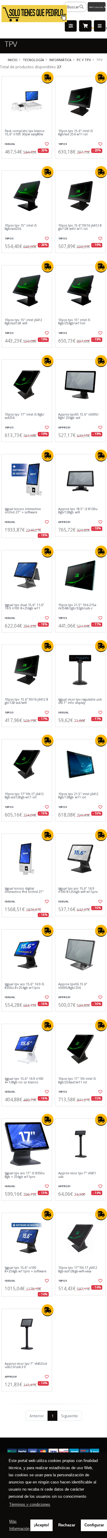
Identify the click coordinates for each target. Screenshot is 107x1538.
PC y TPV (84, 60)
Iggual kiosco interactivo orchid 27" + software (23, 510)
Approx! (64, 427)
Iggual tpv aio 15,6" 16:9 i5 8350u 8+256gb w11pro (24, 986)
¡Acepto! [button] (41, 1525)
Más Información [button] (19, 1525)
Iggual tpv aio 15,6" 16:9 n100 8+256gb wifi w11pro (78, 890)
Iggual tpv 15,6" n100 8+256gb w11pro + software (25, 1269)
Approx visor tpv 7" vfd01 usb (77, 1175)
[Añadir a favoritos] (47, 144)
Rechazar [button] (66, 1525)
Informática (60, 60)
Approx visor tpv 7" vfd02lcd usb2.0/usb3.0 (26, 1365)
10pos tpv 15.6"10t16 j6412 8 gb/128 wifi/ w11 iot (80, 227)
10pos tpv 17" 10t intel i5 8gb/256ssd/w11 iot (77, 1080)
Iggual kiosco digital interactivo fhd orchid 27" (24, 890)
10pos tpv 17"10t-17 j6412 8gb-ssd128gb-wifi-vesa (77, 1269)
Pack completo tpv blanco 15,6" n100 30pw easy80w (25, 132)
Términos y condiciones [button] (29, 1504)
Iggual (10, 144)
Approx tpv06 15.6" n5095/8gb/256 (72, 986)
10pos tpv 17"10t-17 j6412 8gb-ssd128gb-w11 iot (24, 795)
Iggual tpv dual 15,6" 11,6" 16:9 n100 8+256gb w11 (24, 606)
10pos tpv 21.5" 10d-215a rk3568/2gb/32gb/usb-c (77, 606)
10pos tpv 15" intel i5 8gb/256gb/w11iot (74, 321)
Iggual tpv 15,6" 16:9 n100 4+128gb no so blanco (24, 1080)
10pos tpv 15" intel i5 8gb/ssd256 (21, 227)
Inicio (13, 60)
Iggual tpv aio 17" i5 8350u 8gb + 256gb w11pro (25, 1175)
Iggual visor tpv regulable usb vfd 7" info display (80, 701)
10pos (62, 144)
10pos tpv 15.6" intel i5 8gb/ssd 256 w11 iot (75, 132)
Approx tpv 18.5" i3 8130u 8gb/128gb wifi (77, 510)
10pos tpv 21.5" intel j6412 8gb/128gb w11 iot (78, 795)
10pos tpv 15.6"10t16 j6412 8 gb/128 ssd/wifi (26, 701)
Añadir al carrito (29, 163)
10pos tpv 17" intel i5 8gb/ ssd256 (24, 416)
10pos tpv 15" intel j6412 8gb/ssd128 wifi (23, 321)
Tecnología (33, 60)
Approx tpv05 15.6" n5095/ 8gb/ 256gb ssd (78, 416)
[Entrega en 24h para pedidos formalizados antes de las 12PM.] (48, 77)
